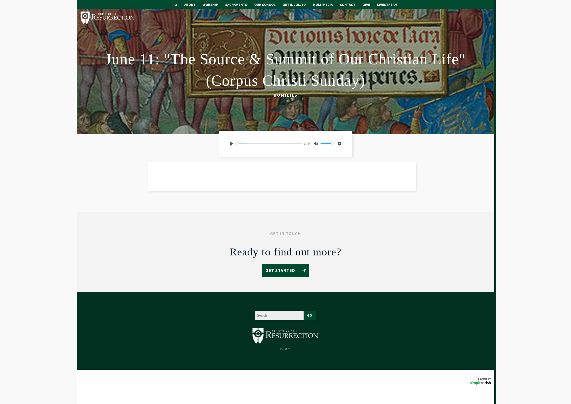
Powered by (484, 378)
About (190, 4)
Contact (347, 4)
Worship (210, 4)
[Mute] (315, 143)
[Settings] (339, 143)
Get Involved (294, 4)
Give (366, 4)
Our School (264, 4)
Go (309, 315)
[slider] (269, 143)
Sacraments (236, 4)
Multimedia (323, 4)
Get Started (280, 270)
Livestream (387, 4)
